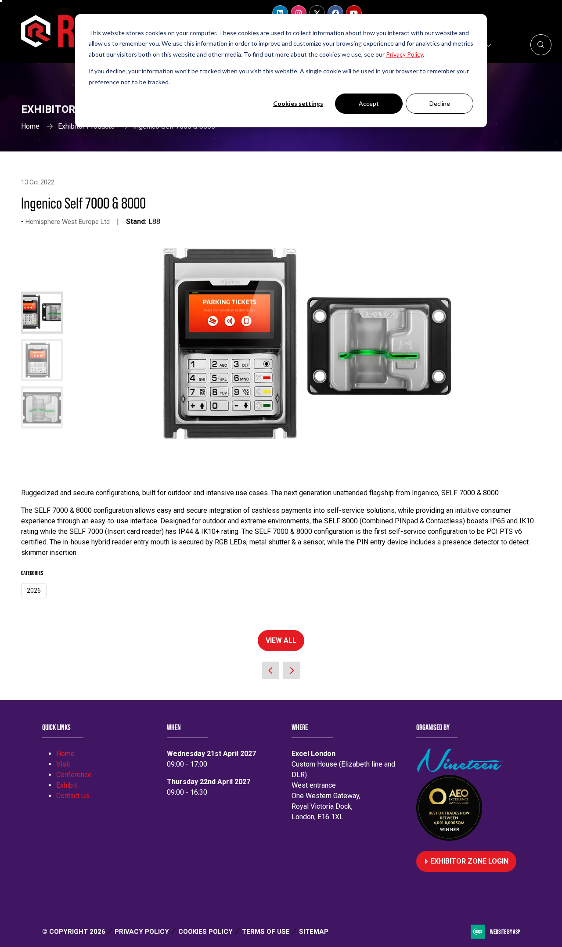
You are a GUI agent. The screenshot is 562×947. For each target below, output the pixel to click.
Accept (369, 103)
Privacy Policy (142, 932)
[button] (540, 44)
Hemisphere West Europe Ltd (67, 222)
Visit (63, 764)
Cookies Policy (205, 932)
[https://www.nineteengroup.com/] (462, 769)
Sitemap (313, 932)
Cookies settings (298, 103)
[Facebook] (335, 13)
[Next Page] (291, 670)
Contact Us (73, 796)
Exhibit (66, 785)
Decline (439, 103)
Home (30, 126)
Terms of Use (266, 932)
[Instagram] (298, 13)
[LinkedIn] (280, 13)
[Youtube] (354, 13)
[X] (317, 13)
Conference (74, 775)
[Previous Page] (270, 670)
